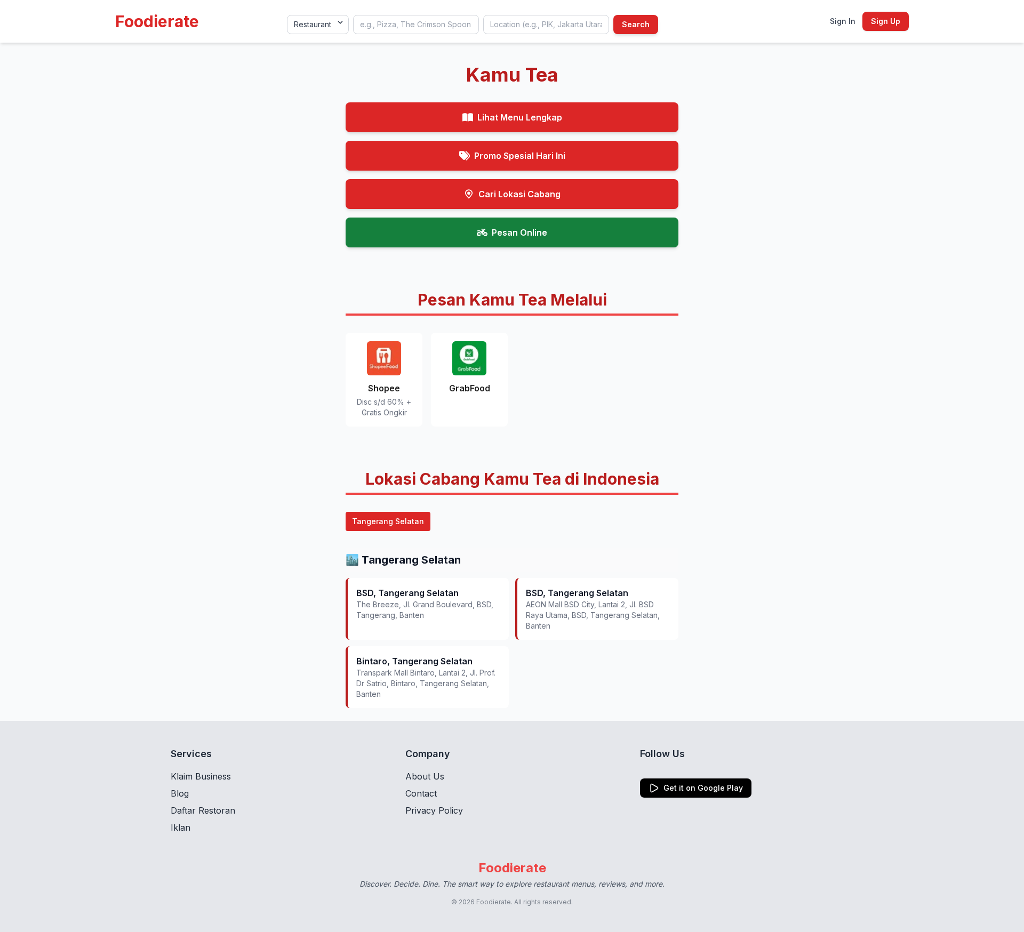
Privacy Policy (434, 810)
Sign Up (885, 21)
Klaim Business (201, 776)
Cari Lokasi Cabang (519, 194)
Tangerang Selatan (388, 521)
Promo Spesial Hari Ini (519, 155)
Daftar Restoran (203, 810)
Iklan (180, 827)
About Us (424, 776)
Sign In (842, 21)
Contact (421, 793)
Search (636, 24)
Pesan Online (519, 232)
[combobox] (416, 24)
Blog (180, 793)
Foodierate (157, 21)
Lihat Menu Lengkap (519, 117)
